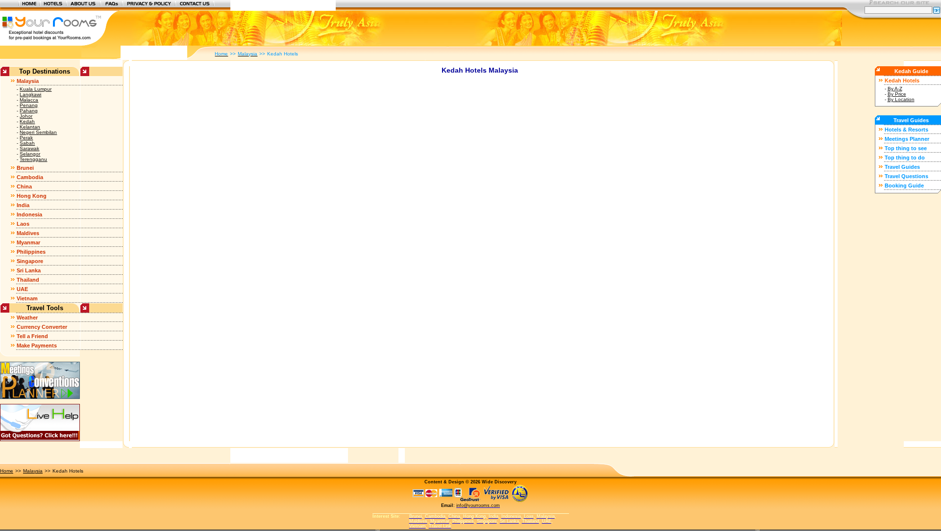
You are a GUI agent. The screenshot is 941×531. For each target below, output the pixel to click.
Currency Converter (42, 327)
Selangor (30, 154)
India (23, 205)
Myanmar (28, 242)
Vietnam (27, 298)
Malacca (29, 100)
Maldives (28, 233)
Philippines (31, 252)
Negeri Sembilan (38, 132)
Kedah (27, 121)
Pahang (29, 110)
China (24, 186)
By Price (897, 94)
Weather (27, 317)
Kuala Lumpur (35, 89)
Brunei (25, 168)
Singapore (30, 261)
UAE (22, 289)
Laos (23, 224)
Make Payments (37, 345)
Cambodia (30, 177)
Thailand (28, 280)
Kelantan (30, 127)
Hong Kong (32, 196)
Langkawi (30, 94)
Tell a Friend (32, 336)
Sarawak (29, 148)
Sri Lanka (29, 270)
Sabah (27, 143)
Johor (26, 116)
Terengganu (33, 159)
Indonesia (29, 214)
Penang (29, 105)
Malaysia (28, 81)
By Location (901, 99)
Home (6, 471)
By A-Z (895, 88)
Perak (26, 137)
